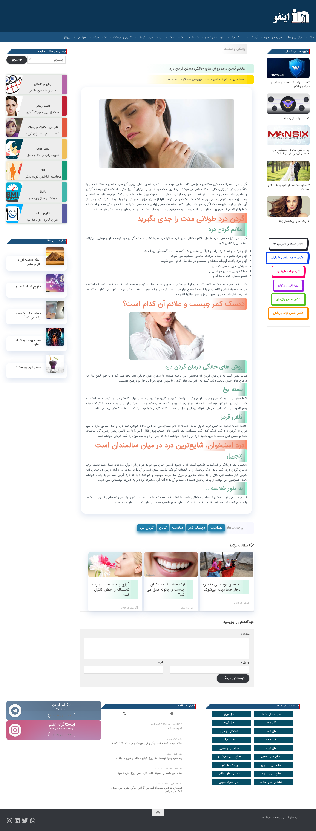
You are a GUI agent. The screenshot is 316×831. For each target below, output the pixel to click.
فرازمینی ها (295, 37)
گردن (163, 527)
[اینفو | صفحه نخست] (291, 16)
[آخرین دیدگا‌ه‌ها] (124, 714)
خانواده (194, 37)
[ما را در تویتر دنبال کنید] (25, 821)
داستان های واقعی (229, 773)
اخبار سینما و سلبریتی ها (288, 243)
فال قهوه (229, 722)
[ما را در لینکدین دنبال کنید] (17, 821)
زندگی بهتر (237, 37)
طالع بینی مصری (229, 748)
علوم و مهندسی (214, 37)
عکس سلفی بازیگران (288, 299)
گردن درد (147, 527)
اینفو (277, 817)
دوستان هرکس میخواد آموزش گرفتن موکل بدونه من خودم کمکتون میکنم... (146, 790)
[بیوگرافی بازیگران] (288, 290)
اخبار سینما (100, 37)
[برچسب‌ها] (172, 714)
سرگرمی (81, 37)
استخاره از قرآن (228, 731)
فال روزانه (229, 739)
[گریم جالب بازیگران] (288, 276)
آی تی (254, 37)
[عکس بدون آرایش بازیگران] (287, 262)
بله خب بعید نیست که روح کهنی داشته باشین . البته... (149, 758)
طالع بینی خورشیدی (229, 756)
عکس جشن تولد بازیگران (288, 313)
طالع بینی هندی (271, 756)
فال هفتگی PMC (271, 714)
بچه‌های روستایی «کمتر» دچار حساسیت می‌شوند (221, 587)
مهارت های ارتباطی (150, 37)
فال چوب (270, 722)
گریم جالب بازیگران (288, 271)
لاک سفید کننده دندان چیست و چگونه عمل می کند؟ (166, 589)
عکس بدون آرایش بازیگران (287, 257)
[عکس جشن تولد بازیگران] (288, 318)
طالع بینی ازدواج (271, 765)
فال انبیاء (270, 748)
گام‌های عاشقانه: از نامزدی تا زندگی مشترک (289, 187)
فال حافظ (270, 739)
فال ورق (229, 714)
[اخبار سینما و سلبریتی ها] (288, 248)
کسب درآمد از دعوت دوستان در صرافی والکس (290, 84)
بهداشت (216, 527)
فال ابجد (271, 731)
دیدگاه (245, 634)
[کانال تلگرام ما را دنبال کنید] (33, 821)
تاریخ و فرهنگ (122, 37)
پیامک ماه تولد (229, 765)
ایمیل (245, 662)
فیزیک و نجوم (273, 37)
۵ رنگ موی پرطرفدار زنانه (294, 221)
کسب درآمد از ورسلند (296, 118)
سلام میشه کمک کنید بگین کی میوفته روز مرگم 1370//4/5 (147, 743)
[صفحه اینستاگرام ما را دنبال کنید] (9, 821)
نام (160, 662)
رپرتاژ (67, 37)
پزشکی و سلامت (234, 48)
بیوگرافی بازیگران (288, 285)
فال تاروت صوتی (229, 782)
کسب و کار (176, 37)
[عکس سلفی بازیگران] (288, 304)
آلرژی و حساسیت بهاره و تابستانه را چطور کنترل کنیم (110, 589)
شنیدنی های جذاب (270, 782)
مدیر (235, 79)
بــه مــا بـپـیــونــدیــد (62, 715)
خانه (311, 37)
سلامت (177, 527)
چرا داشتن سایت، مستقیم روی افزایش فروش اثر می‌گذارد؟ (291, 152)
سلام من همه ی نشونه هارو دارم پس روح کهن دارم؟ (150, 773)
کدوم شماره (175, 728)
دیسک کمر (196, 527)
